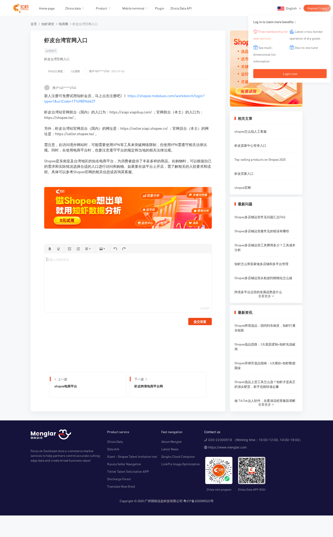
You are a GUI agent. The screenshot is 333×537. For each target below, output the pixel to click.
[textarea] (127, 282)
